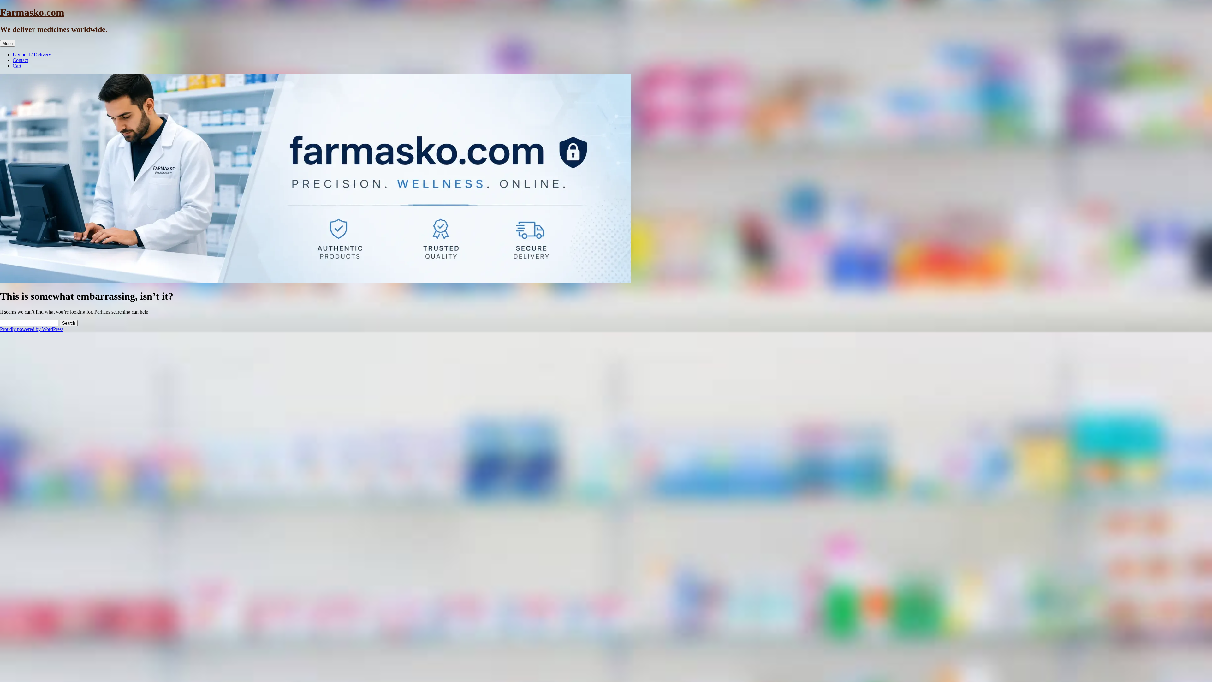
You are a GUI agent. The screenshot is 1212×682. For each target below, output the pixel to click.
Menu (8, 43)
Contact (20, 60)
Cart (17, 66)
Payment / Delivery (32, 54)
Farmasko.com (32, 12)
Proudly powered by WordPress (31, 329)
